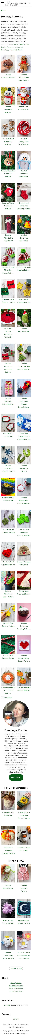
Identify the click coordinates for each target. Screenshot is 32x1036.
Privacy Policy (16, 983)
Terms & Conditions (16, 988)
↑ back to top (16, 968)
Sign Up (7, 1005)
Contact (16, 1019)
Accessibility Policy (16, 991)
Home (3, 10)
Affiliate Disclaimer (16, 986)
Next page (8, 697)
